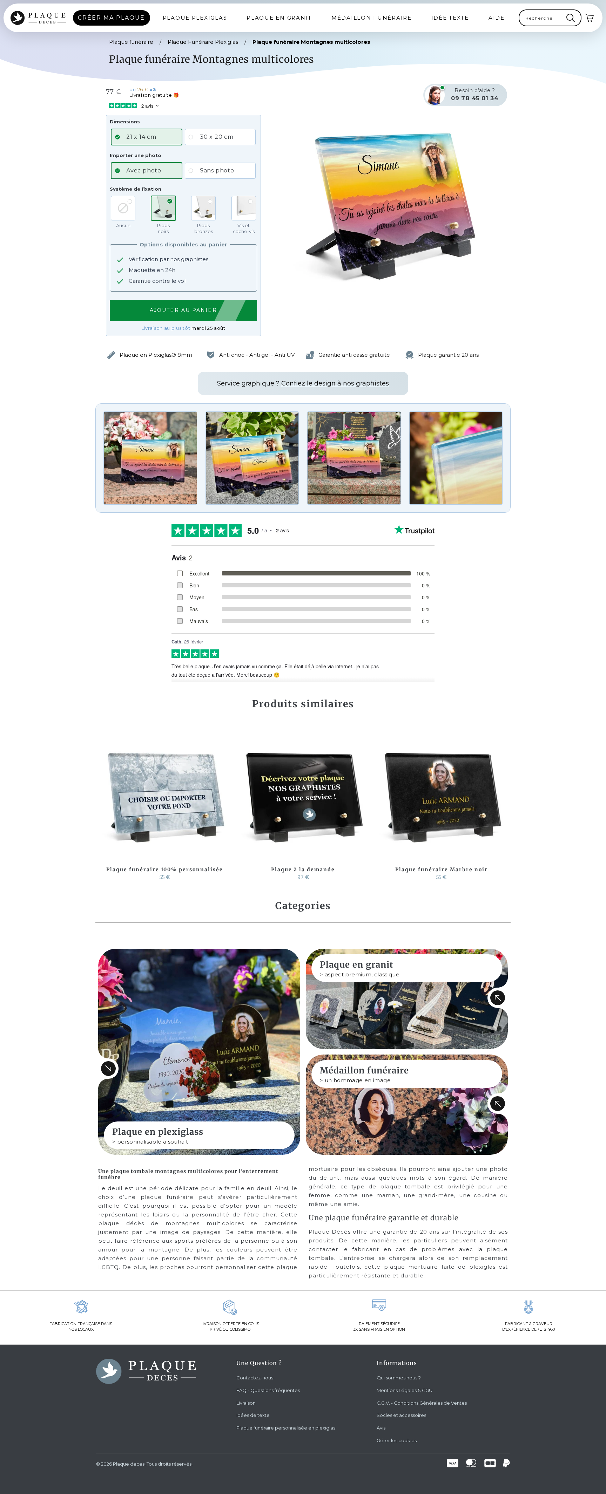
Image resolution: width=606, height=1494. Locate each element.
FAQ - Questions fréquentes (268, 1390)
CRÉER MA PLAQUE (111, 17)
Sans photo (217, 170)
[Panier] (589, 18)
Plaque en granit (279, 17)
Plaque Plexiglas (195, 17)
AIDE (497, 17)
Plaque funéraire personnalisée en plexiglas (285, 1428)
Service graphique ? (303, 383)
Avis (381, 1428)
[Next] (500, 807)
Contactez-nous (254, 1377)
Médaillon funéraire (371, 17)
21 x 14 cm (141, 137)
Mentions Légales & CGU (404, 1390)
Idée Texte (450, 17)
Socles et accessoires (401, 1415)
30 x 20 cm (217, 137)
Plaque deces (128, 1464)
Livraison (246, 1403)
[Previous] (105, 807)
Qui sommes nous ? (399, 1377)
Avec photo (143, 170)
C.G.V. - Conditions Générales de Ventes (422, 1403)
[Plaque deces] (38, 18)
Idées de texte (253, 1415)
